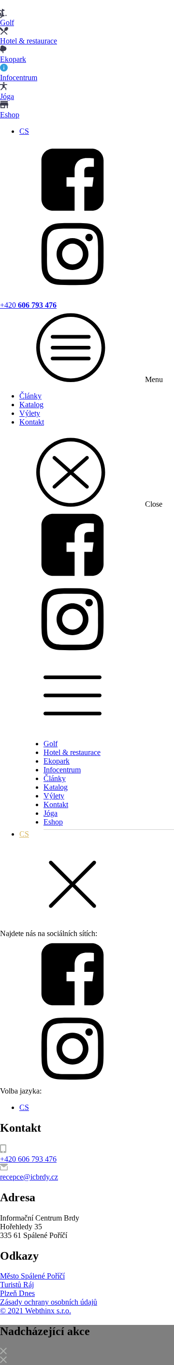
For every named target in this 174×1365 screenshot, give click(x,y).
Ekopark (57, 761)
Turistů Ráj (17, 1284)
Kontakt (31, 422)
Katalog (31, 404)
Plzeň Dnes (17, 1293)
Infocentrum (62, 770)
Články (30, 396)
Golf (51, 743)
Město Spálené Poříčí (32, 1276)
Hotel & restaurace (72, 752)
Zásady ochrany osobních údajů (48, 1302)
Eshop (53, 822)
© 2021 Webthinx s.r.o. (35, 1311)
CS (24, 131)
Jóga (51, 813)
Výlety (29, 413)
